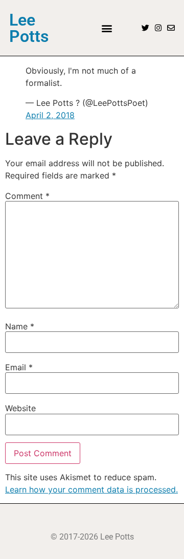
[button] (106, 27)
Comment (27, 196)
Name (19, 326)
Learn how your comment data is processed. (91, 489)
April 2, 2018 (50, 115)
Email (19, 367)
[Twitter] (145, 28)
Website (20, 408)
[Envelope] (171, 28)
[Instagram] (158, 28)
